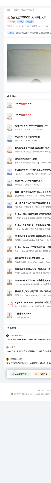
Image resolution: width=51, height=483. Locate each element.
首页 (9, 10)
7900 (20, 22)
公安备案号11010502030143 (24, 394)
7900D (30, 22)
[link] (9, 10)
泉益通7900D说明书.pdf (28, 17)
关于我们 (41, 390)
